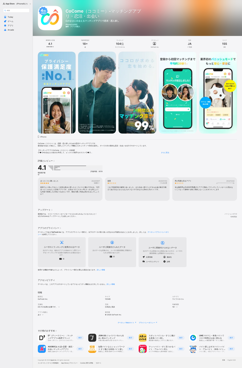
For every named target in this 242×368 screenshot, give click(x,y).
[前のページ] (35, 93)
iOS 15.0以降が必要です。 (47, 307)
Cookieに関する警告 (86, 363)
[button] (16, 17)
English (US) (232, 360)
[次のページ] (239, 93)
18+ (173, 307)
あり (39, 315)
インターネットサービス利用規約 (48, 363)
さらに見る (165, 152)
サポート (98, 363)
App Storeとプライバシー (69, 363)
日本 (223, 360)
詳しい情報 (101, 270)
